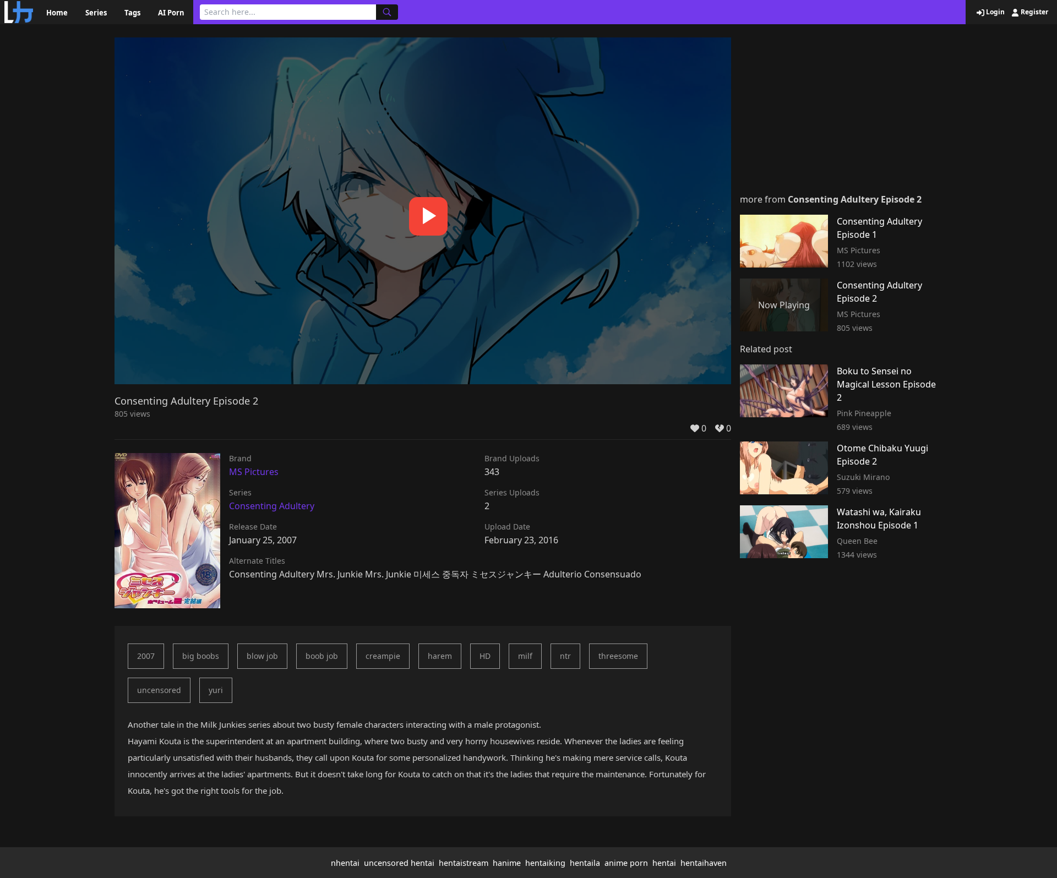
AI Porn (171, 13)
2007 (146, 656)
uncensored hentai (399, 863)
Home (57, 13)
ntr (565, 656)
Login (994, 12)
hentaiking (545, 863)
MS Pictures (254, 472)
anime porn (626, 863)
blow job (262, 656)
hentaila (585, 863)
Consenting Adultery (271, 506)
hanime (507, 863)
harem (440, 656)
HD (485, 656)
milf (525, 656)
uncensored (159, 690)
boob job (322, 656)
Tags (132, 13)
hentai (664, 863)
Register (1033, 12)
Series (96, 13)
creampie (383, 656)
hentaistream (463, 863)
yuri (216, 690)
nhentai (345, 863)
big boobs (200, 656)
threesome (618, 656)
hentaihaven (703, 863)
